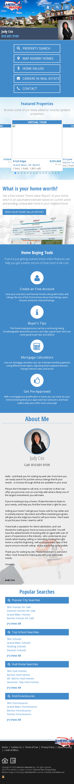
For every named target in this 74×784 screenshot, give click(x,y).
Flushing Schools (16, 646)
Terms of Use (31, 747)
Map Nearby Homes (36, 58)
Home (5, 747)
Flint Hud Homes (17, 671)
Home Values (32, 68)
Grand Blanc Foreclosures (22, 706)
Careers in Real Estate (40, 78)
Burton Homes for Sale (20, 618)
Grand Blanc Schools (19, 642)
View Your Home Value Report (24, 212)
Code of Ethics (11, 750)
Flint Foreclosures (17, 703)
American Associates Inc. (26, 767)
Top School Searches (25, 632)
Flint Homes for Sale (19, 607)
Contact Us (16, 747)
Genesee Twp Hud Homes (23, 682)
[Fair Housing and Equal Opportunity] (6, 760)
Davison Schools (16, 650)
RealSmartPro (30, 772)
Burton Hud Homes (18, 674)
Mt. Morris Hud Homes (20, 678)
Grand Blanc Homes (18, 614)
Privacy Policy (47, 747)
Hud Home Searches (24, 664)
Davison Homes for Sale (21, 610)
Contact (28, 88)
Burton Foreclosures (19, 710)
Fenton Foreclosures (19, 714)
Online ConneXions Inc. (55, 772)
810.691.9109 (10, 36)
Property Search (35, 48)
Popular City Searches (25, 600)
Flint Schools (14, 639)
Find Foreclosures (23, 696)
